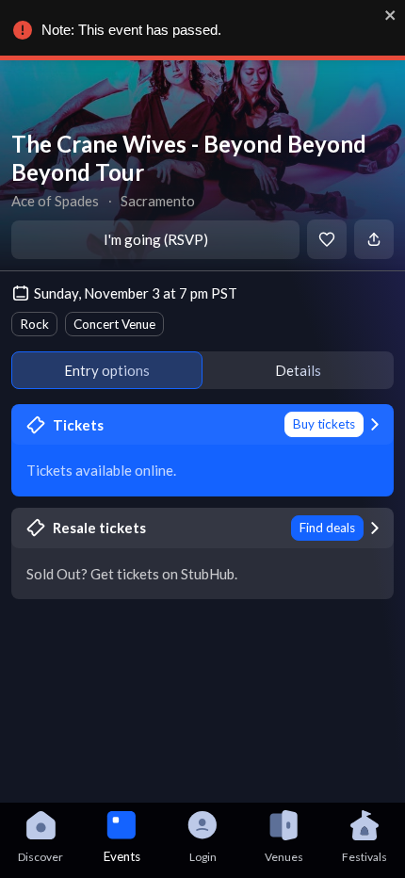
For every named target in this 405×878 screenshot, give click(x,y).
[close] (390, 15)
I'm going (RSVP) (156, 239)
